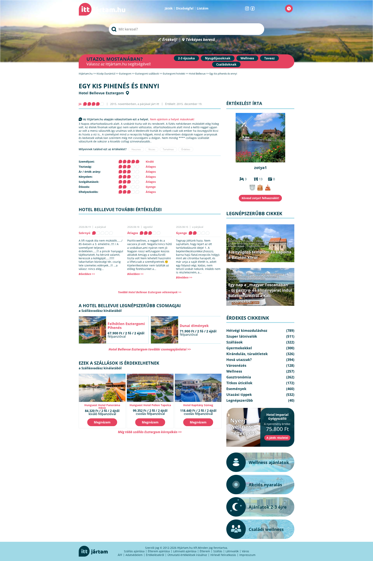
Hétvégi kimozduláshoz (269, 241)
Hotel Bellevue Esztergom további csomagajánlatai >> (150, 349)
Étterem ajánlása (159, 551)
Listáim (202, 8)
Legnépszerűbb (256, 246)
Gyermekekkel (239, 348)
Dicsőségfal (184, 8)
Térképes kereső (200, 40)
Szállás (217, 551)
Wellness (247, 58)
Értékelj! (169, 40)
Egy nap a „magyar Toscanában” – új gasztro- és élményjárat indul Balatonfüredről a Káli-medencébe (260, 293)
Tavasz (269, 58)
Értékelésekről (155, 555)
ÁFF (120, 555)
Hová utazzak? (259, 243)
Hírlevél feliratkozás (223, 555)
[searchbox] (186, 29)
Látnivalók (232, 551)
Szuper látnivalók (238, 243)
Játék (169, 8)
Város (245, 551)
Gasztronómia (236, 279)
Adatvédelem (134, 555)
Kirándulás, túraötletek (264, 276)
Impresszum (247, 555)
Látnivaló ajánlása (184, 551)
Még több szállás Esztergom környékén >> (150, 432)
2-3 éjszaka (186, 58)
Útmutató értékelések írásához (187, 555)
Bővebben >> (87, 274)
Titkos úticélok (278, 243)
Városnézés (236, 365)
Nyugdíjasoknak (217, 58)
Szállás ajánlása (134, 551)
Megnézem (102, 422)
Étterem (205, 551)
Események (236, 388)
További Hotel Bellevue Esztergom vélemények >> (149, 292)
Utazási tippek (236, 246)
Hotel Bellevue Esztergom (101, 93)
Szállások (234, 342)
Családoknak (226, 64)
